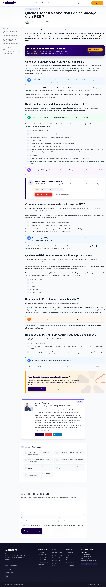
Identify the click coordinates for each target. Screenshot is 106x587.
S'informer (50, 3)
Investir (27, 3)
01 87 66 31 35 (83, 3)
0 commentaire (56, 9)
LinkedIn (58, 434)
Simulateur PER (56, 560)
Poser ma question (43, 194)
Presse (68, 560)
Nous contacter (70, 565)
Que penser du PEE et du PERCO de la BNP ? (71, 452)
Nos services (61, 3)
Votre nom (24, 517)
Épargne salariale (32, 9)
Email (49, 434)
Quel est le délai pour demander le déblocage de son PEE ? (11, 44)
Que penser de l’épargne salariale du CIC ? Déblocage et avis (39, 460)
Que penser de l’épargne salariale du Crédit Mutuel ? (70, 467)
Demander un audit (37, 389)
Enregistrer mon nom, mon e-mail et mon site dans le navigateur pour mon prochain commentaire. (53, 525)
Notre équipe (69, 552)
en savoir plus (45, 430)
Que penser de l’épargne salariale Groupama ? (71, 460)
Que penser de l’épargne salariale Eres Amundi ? (38, 467)
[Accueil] (9, 2)
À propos (71, 3)
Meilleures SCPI (42, 557)
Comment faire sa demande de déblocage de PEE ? (10, 40)
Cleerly (27, 29)
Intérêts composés (57, 555)
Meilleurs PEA (42, 567)
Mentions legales (92, 584)
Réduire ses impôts (38, 3)
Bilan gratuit (97, 3)
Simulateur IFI (56, 558)
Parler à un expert (95, 49)
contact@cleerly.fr (12, 565)
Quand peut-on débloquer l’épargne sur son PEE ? (12, 32)
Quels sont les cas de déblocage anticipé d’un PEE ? (10, 36)
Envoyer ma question (31, 531)
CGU (99, 584)
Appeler (41, 434)
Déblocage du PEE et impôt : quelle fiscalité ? (11, 48)
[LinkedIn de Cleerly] (6, 576)
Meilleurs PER (42, 560)
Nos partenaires (70, 562)
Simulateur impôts (57, 552)
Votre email (57, 517)
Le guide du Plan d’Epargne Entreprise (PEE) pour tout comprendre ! (39, 453)
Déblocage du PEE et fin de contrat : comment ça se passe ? (11, 52)
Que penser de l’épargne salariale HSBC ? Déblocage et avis (39, 474)
